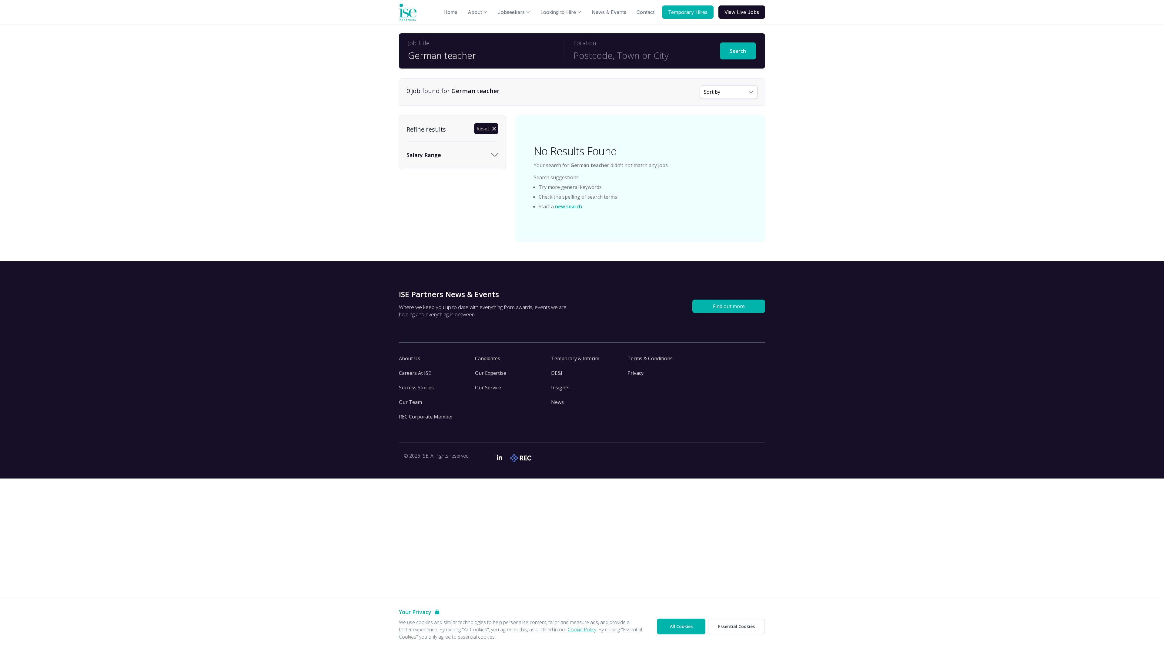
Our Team (410, 402)
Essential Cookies (736, 626)
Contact (645, 12)
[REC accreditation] (521, 458)
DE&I (556, 373)
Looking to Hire (558, 12)
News (557, 402)
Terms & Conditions (650, 358)
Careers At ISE (415, 373)
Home (450, 12)
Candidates (487, 358)
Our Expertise (490, 373)
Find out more (729, 306)
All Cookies (681, 626)
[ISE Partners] (409, 12)
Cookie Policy (582, 629)
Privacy (635, 373)
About (475, 12)
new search (568, 206)
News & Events (609, 12)
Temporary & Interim (575, 358)
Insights (560, 387)
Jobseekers (511, 12)
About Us (409, 358)
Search (738, 51)
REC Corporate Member (426, 416)
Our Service (488, 387)
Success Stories (416, 387)
